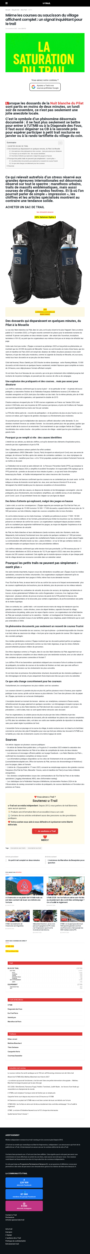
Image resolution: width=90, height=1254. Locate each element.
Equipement (13, 984)
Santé (13, 981)
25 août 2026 (37, 932)
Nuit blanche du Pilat (66, 103)
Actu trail (8, 1229)
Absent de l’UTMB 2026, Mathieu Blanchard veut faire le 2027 (28, 1077)
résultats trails (16, 977)
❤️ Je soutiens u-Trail (45, 831)
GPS (11, 988)
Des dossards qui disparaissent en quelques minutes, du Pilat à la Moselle (34, 149)
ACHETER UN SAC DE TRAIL (18, 146)
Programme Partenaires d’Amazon (33, 1164)
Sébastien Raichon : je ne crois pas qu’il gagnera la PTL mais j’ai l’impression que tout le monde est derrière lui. (44, 927)
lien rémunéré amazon (45, 212)
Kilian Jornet (12, 1039)
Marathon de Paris (14, 1022)
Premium (14, 978)
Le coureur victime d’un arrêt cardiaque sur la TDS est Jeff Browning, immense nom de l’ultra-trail (41, 1073)
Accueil (7, 10)
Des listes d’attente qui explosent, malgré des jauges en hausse (32, 156)
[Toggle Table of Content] (59, 143)
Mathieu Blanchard (15, 1043)
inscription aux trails (18, 848)
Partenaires (9, 1217)
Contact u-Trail (11, 1215)
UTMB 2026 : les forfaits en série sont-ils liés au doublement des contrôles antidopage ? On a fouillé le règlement (65, 900)
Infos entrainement (15, 979)
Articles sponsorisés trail (14, 1220)
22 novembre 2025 (11, 29)
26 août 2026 (10, 905)
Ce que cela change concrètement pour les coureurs (28, 163)
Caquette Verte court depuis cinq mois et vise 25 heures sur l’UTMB (31, 1097)
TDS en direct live (11, 951)
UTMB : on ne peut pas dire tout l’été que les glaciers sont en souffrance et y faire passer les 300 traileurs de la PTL (71, 927)
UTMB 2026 (9, 946)
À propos (8, 1232)
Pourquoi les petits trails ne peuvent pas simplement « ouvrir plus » (31, 158)
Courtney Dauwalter (15, 1056)
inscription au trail (34, 848)
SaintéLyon (12, 1017)
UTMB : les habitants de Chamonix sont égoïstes (14, 925)
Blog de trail (15, 10)
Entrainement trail (12, 1244)
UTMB (10, 1005)
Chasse (14, 975)
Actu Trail (24, 10)
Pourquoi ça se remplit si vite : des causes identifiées (28, 154)
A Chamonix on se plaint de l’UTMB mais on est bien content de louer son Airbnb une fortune (23, 900)
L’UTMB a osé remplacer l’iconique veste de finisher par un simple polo (31, 1093)
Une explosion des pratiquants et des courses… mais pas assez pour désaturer (37, 151)
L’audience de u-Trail (13, 1238)
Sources (11, 166)
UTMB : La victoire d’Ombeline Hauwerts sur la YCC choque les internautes (33, 1110)
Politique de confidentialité (15, 1241)
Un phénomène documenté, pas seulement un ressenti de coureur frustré (35, 161)
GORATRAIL (14, 974)
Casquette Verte (14, 1052)
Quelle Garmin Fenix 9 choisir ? (18, 1114)
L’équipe (8, 1235)
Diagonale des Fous (15, 1009)
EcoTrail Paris (13, 1013)
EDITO (30, 10)
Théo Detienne (13, 1047)
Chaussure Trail (14, 986)
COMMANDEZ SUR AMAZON (45, 311)
